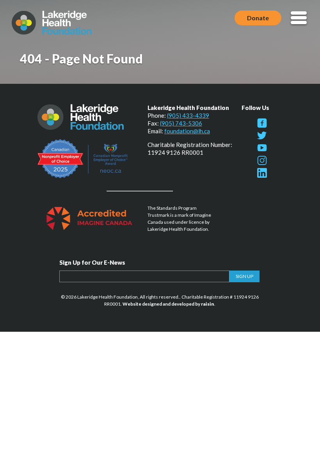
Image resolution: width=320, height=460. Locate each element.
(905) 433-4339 (188, 115)
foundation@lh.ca (187, 130)
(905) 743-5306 (181, 123)
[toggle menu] (298, 19)
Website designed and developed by (168, 304)
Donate (258, 17)
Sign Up (244, 276)
